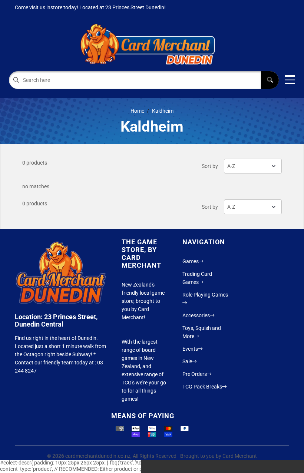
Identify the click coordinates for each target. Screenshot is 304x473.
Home (137, 111)
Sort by (210, 166)
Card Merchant (239, 456)
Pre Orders (194, 374)
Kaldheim (163, 111)
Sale (187, 361)
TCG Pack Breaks (202, 387)
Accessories (196, 315)
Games (190, 261)
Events (190, 349)
